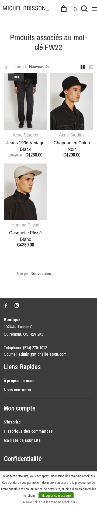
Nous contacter (18, 390)
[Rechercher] (84, 9)
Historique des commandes (28, 431)
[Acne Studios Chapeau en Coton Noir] (71, 102)
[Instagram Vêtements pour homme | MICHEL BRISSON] (17, 306)
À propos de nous (19, 380)
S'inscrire (12, 422)
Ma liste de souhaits (22, 440)
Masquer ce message (56, 496)
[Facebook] (6, 306)
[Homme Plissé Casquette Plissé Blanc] (25, 193)
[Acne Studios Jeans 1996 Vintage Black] (25, 102)
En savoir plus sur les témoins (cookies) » (49, 502)
